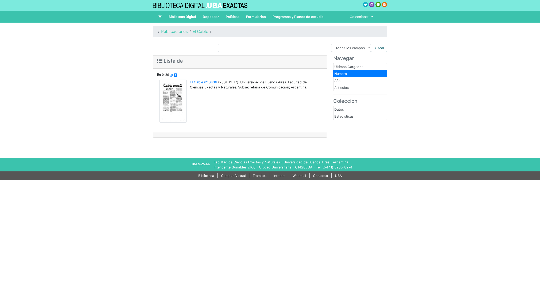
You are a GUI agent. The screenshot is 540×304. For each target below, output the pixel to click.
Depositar (211, 17)
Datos (339, 109)
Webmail (299, 176)
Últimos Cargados (348, 67)
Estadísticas (344, 116)
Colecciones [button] (360, 17)
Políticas (232, 17)
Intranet (279, 176)
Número (340, 74)
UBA (338, 176)
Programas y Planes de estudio (298, 17)
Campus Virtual (233, 176)
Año (337, 81)
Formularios (256, 17)
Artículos (341, 88)
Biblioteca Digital (182, 17)
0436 (165, 74)
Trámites (259, 176)
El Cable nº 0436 (203, 82)
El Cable (200, 31)
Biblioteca (206, 176)
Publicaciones (174, 31)
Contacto (320, 176)
